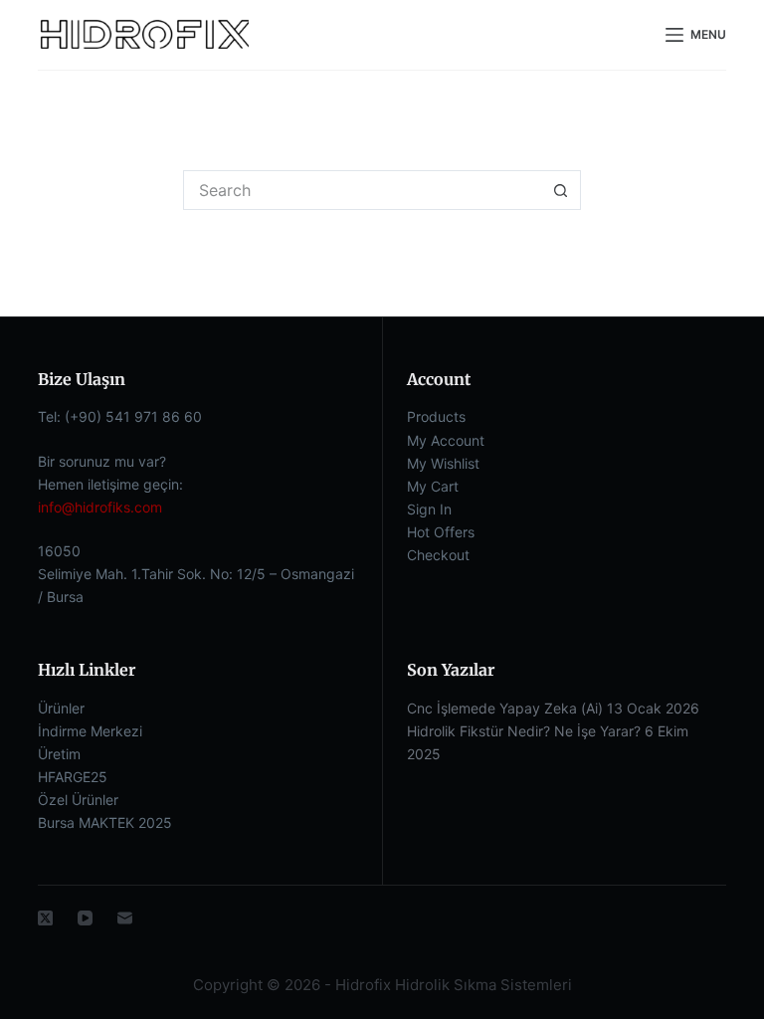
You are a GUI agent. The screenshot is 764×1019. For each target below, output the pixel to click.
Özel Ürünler (78, 799)
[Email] (124, 918)
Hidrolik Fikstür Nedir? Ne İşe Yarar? (524, 730)
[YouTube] (85, 918)
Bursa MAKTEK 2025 (105, 822)
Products (436, 416)
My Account (445, 440)
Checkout (438, 554)
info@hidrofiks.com (100, 507)
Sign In (429, 509)
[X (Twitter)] (45, 918)
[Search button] (561, 190)
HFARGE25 (72, 776)
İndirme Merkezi (90, 730)
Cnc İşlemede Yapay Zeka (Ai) (505, 708)
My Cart (433, 486)
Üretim (59, 753)
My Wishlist (443, 463)
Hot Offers (441, 531)
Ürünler (61, 708)
